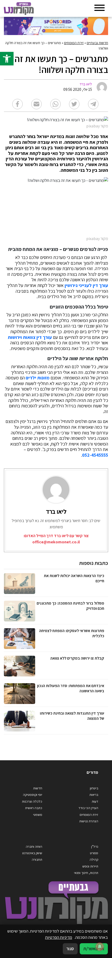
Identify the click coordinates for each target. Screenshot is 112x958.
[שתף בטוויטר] (74, 104)
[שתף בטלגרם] (93, 104)
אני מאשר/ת (93, 949)
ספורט (94, 853)
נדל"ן (94, 846)
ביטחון (94, 788)
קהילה (94, 859)
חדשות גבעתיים (97, 42)
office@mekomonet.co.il (56, 542)
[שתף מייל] (36, 104)
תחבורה (37, 859)
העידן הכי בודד (88, 808)
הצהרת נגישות (88, 821)
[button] (7, 58)
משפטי (37, 814)
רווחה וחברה (34, 846)
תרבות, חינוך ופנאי (86, 873)
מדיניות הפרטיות (58, 937)
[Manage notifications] (100, 946)
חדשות (37, 788)
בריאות (93, 794)
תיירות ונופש (90, 866)
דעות (95, 801)
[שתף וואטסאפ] (55, 104)
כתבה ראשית (33, 808)
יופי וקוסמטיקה (32, 794)
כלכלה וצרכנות (32, 801)
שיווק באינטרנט (32, 853)
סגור (70, 949)
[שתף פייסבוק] (17, 104)
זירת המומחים (74, 42)
